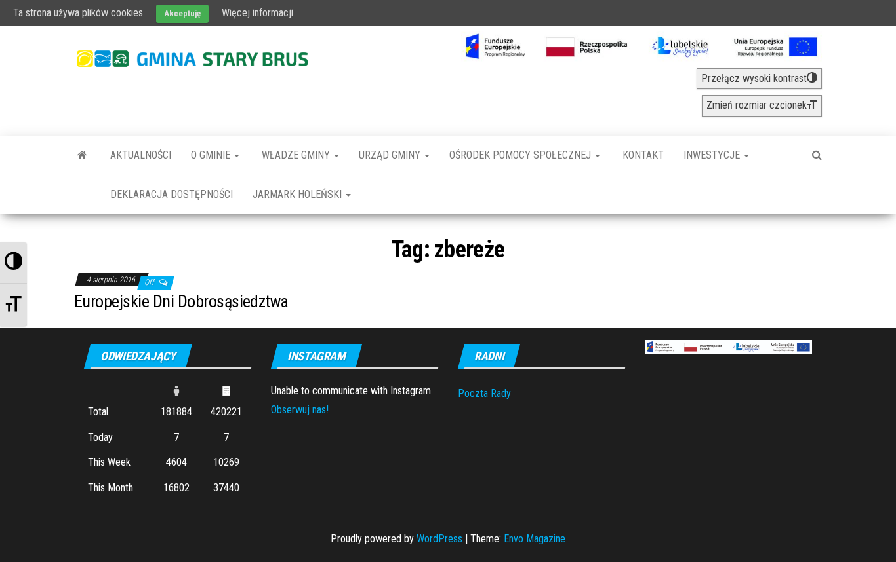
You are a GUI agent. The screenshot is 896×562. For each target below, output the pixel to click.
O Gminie (212, 155)
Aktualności (140, 155)
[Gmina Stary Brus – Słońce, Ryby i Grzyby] (82, 155)
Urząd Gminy (391, 155)
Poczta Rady (484, 393)
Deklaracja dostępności (171, 194)
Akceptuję (182, 13)
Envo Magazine (534, 539)
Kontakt (642, 155)
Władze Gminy (296, 155)
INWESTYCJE (713, 155)
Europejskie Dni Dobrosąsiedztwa (181, 301)
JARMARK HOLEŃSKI (298, 194)
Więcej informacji (257, 13)
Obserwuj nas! (300, 409)
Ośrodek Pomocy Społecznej (521, 155)
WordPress (439, 539)
